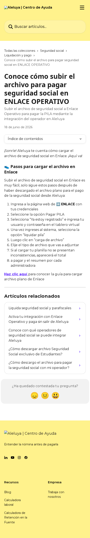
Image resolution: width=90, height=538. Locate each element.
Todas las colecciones (19, 51)
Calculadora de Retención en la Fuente (15, 517)
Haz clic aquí (16, 274)
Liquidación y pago (18, 55)
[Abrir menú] (82, 7)
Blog (7, 492)
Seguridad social (52, 51)
